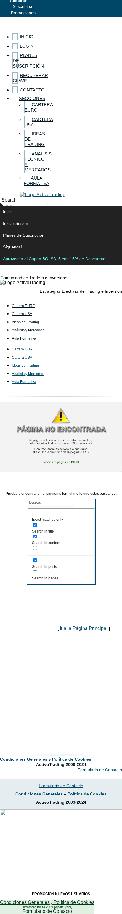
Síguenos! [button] (12, 247)
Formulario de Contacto (47, 911)
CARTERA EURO (39, 107)
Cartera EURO (23, 306)
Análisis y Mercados (28, 330)
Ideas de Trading (25, 322)
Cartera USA (22, 314)
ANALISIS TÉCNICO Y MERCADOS (38, 161)
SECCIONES (32, 98)
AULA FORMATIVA (36, 181)
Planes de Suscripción (23, 235)
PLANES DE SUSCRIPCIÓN (28, 60)
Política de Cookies (73, 902)
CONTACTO (32, 89)
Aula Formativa (24, 338)
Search (9, 199)
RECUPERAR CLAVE (30, 78)
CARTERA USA (39, 122)
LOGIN (27, 46)
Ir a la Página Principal (84, 628)
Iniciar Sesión (15, 223)
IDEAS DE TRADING (35, 139)
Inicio (8, 211)
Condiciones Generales (25, 902)
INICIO (26, 36)
